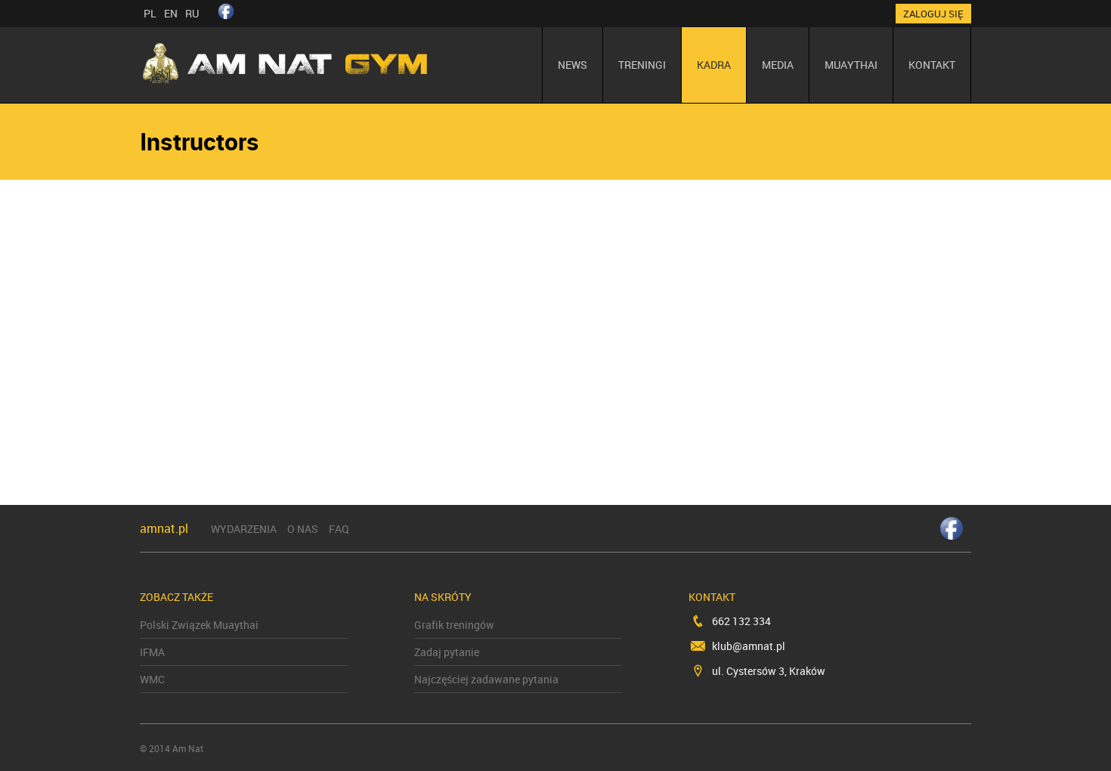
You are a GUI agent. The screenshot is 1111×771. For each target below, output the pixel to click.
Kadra (714, 64)
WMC (152, 679)
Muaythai (851, 64)
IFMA (152, 652)
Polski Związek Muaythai (199, 625)
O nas (302, 529)
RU (192, 13)
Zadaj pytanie (446, 652)
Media (778, 64)
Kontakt (931, 64)
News (572, 64)
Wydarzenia (244, 529)
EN (171, 13)
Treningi (642, 64)
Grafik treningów (454, 625)
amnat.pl (164, 528)
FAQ (339, 529)
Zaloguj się (933, 13)
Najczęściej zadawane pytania (486, 679)
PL (150, 13)
